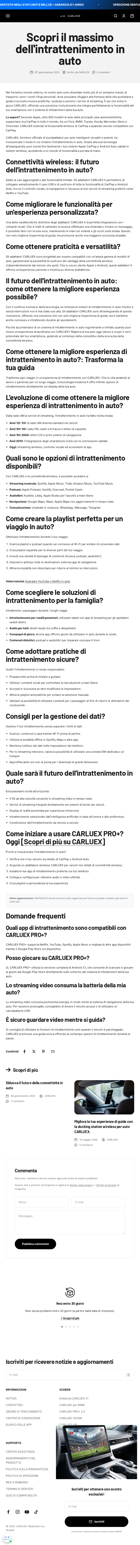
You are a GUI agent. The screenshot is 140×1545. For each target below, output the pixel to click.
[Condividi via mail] (53, 1051)
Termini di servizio (106, 1185)
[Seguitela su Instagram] (17, 1511)
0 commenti (103, 72)
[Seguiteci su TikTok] (36, 1511)
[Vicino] (129, 1432)
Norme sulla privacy (81, 1185)
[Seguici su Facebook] (8, 1511)
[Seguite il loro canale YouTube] (26, 1511)
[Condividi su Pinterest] (43, 1051)
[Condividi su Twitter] (34, 1051)
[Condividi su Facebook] (24, 1051)
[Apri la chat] (7, 1538)
